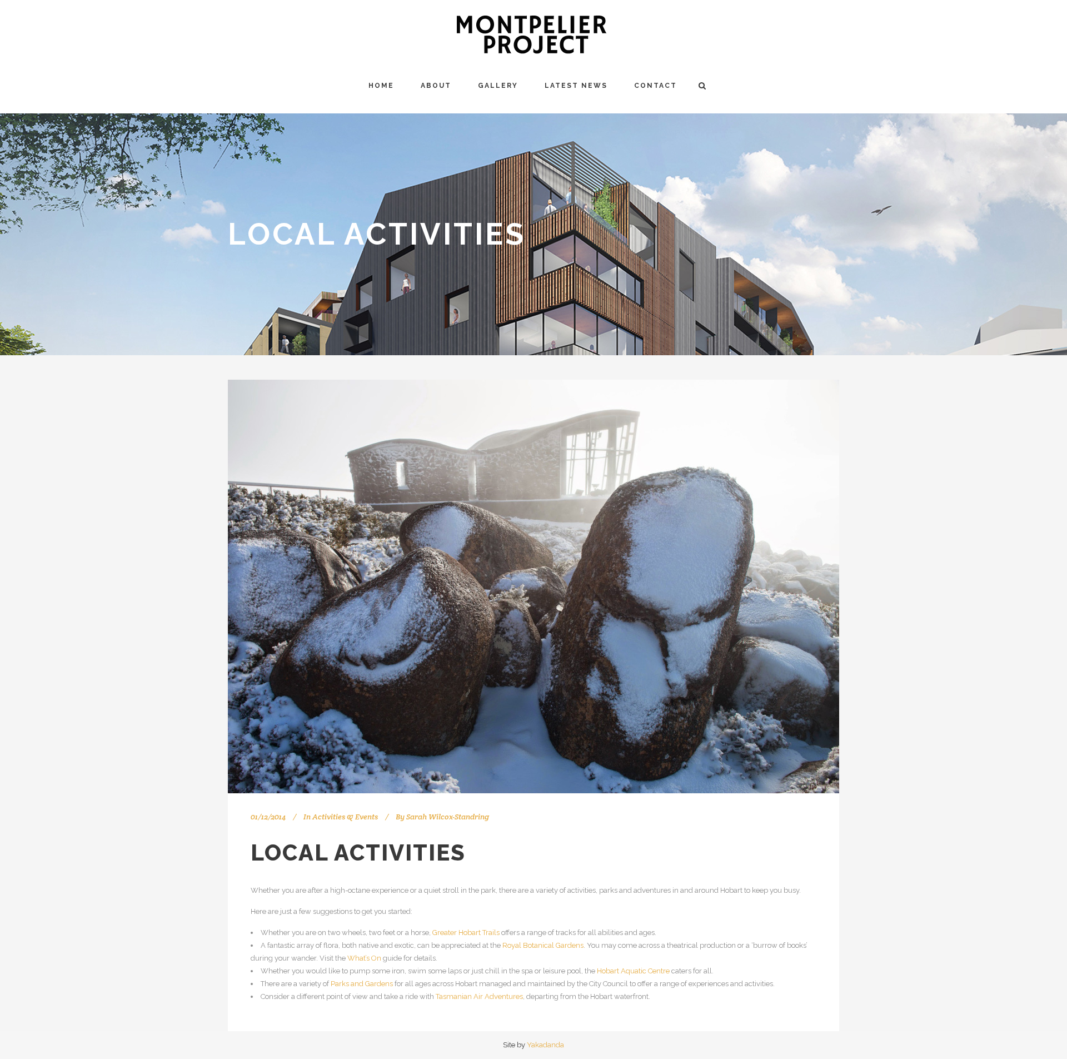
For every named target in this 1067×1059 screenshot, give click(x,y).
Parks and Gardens (362, 984)
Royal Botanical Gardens (543, 945)
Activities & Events (345, 817)
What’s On (364, 958)
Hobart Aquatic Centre (633, 971)
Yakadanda (545, 1045)
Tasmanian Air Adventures (479, 996)
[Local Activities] (533, 586)
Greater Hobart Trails (466, 932)
